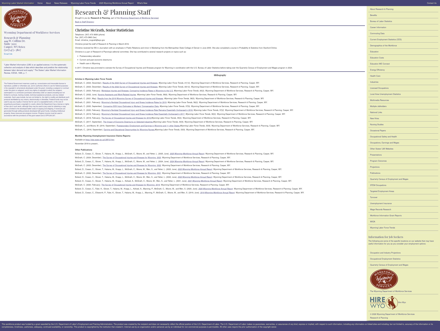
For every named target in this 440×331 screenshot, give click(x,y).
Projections (375, 167)
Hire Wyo (402, 302)
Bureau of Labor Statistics (381, 21)
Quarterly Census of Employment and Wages (389, 179)
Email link (8, 53)
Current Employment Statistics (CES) (386, 39)
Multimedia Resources (379, 100)
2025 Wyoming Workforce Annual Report (116, 3)
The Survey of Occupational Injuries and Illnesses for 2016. (126, 117)
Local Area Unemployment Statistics (385, 94)
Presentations (376, 154)
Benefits (373, 15)
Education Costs (377, 57)
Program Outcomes (378, 160)
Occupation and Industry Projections (385, 252)
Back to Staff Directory (84, 21)
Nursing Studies (377, 124)
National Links (376, 112)
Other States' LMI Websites (381, 148)
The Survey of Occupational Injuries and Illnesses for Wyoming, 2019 (130, 184)
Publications (375, 173)
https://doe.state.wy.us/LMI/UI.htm (99, 139)
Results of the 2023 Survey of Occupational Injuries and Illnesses (130, 82)
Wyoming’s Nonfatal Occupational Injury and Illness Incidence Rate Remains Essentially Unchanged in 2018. (147, 110)
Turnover (373, 197)
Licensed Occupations (379, 88)
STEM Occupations (378, 185)
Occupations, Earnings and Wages (384, 142)
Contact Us (431, 3)
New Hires (374, 118)
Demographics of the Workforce (383, 45)
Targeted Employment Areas (382, 191)
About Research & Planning (381, 9)
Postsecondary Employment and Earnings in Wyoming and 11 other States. (148, 125)
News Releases (60, 3)
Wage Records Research (380, 209)
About (48, 3)
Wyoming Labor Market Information (18, 2)
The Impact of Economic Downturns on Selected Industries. (128, 121)
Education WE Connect (380, 63)
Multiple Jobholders (378, 106)
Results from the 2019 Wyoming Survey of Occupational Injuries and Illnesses (130, 98)
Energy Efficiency (377, 69)
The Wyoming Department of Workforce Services (391, 291)
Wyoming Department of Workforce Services (139, 17)
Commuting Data (377, 33)
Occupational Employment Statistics (385, 258)
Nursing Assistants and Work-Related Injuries (117, 94)
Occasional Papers (378, 130)
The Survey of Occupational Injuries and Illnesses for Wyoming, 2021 (132, 173)
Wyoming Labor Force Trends (83, 3)
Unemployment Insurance (381, 203)
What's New (142, 3)
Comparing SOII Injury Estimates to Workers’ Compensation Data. (131, 106)
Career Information (378, 27)
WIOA (372, 221)
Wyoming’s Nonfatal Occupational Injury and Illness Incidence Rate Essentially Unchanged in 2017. (143, 114)
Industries (374, 82)
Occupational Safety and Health (383, 136)
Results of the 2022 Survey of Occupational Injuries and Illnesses (130, 86)
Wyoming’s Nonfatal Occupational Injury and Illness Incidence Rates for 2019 (133, 102)
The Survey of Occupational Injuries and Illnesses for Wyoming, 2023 (132, 157)
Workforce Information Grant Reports (386, 215)
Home (40, 3)
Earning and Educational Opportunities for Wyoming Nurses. (129, 129)
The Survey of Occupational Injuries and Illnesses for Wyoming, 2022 (132, 165)
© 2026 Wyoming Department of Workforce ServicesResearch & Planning (392, 316)
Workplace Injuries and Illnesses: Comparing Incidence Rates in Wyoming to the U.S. (137, 90)
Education (374, 51)
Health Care (375, 75)
